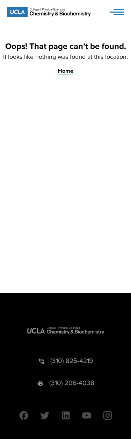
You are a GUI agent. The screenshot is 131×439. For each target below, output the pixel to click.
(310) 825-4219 (71, 361)
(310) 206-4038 (71, 383)
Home (65, 71)
